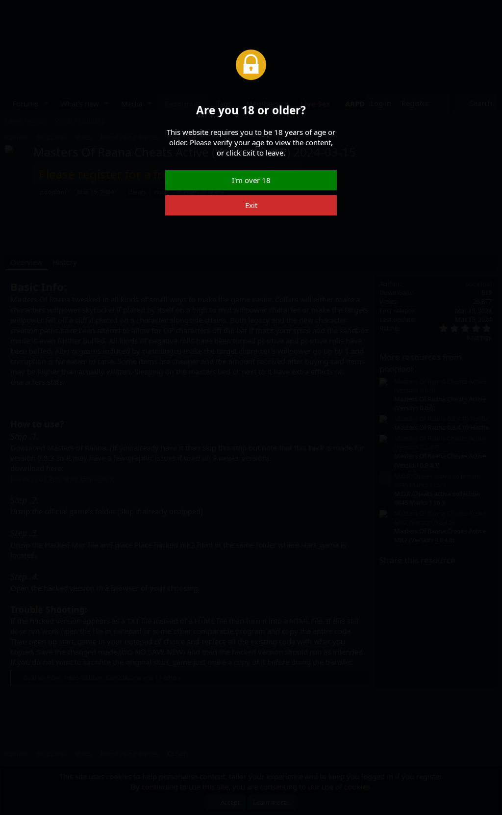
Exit (251, 205)
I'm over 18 (251, 180)
